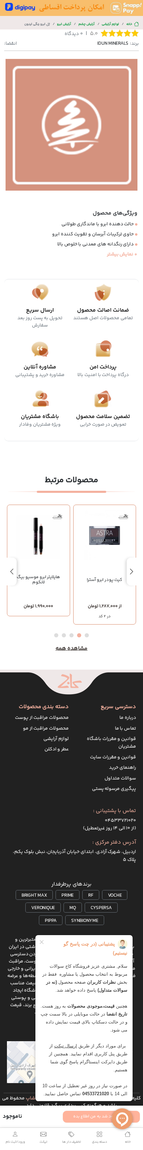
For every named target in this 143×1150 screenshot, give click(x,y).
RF (90, 895)
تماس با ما (125, 728)
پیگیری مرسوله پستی (114, 789)
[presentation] (131, 571)
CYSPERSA (101, 908)
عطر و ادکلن (56, 749)
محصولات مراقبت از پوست (42, 718)
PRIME (67, 895)
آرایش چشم (86, 24)
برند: (118, 43)
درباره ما (127, 718)
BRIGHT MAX (34, 895)
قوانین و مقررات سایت (113, 757)
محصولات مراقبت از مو (46, 728)
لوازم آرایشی (110, 24)
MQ (72, 908)
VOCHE (115, 895)
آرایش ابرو (64, 24)
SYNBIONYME (84, 921)
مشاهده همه (72, 649)
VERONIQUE (43, 908)
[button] (87, 635)
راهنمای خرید (122, 768)
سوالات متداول (120, 778)
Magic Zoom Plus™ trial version (33, 65)
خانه (129, 24)
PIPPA (51, 921)
